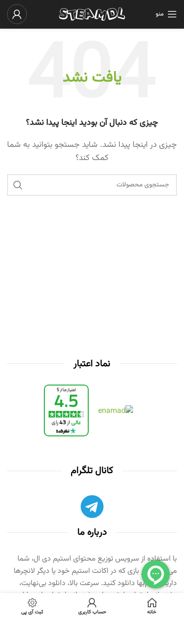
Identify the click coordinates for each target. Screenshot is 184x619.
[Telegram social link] (91, 508)
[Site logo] (92, 14)
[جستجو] (18, 185)
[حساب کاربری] (17, 14)
